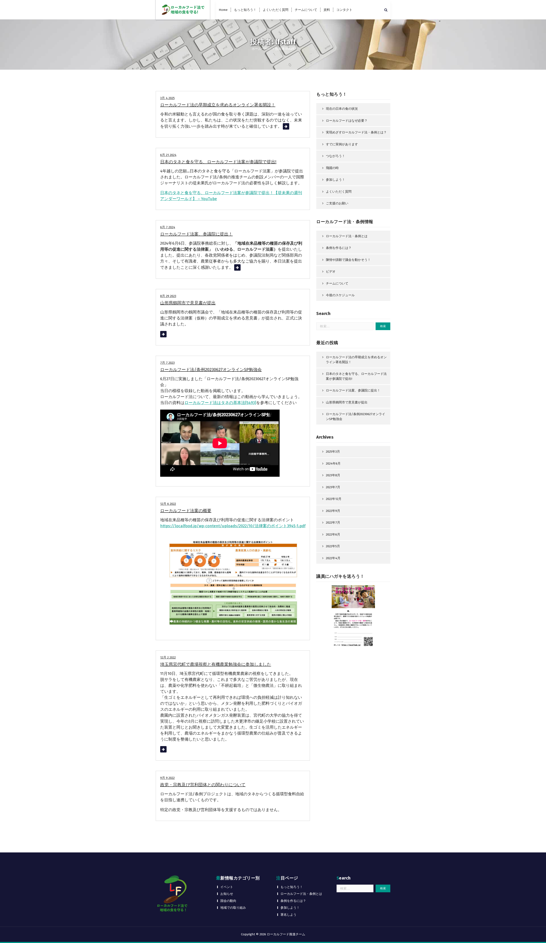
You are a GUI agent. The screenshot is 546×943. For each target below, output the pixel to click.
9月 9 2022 (167, 778)
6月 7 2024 (167, 227)
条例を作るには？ (338, 248)
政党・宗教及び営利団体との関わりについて (202, 784)
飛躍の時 (332, 168)
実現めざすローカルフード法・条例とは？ (356, 132)
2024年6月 (333, 463)
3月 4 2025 (167, 98)
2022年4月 (333, 558)
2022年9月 (333, 511)
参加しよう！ (335, 180)
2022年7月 (333, 522)
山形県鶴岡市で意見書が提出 (188, 302)
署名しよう (288, 915)
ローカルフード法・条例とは (346, 236)
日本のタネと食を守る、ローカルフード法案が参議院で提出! (218, 161)
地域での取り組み (233, 908)
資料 (327, 10)
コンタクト (344, 10)
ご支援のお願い (337, 203)
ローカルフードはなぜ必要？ (346, 121)
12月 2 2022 (168, 657)
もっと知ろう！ (245, 10)
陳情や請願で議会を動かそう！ (348, 260)
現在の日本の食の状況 (342, 109)
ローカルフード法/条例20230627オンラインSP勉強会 (211, 369)
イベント (226, 887)
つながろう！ (335, 156)
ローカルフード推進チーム (286, 934)
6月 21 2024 (168, 155)
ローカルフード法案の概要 (185, 510)
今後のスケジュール (340, 295)
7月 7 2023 (167, 363)
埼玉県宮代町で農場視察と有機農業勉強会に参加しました (215, 664)
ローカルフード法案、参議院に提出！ (196, 234)
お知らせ (226, 894)
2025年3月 (333, 451)
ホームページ (261, 49)
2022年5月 (333, 546)
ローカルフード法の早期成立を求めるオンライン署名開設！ (217, 104)
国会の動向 (228, 901)
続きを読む (293, 126)
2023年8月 (333, 475)
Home (223, 10)
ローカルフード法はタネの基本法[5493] (220, 402)
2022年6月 (333, 534)
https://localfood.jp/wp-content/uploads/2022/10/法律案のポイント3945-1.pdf (232, 526)
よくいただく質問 (275, 10)
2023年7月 (333, 487)
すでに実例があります (342, 144)
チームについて (306, 10)
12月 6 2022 (168, 504)
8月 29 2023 (168, 296)
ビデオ (330, 271)
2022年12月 (333, 499)
